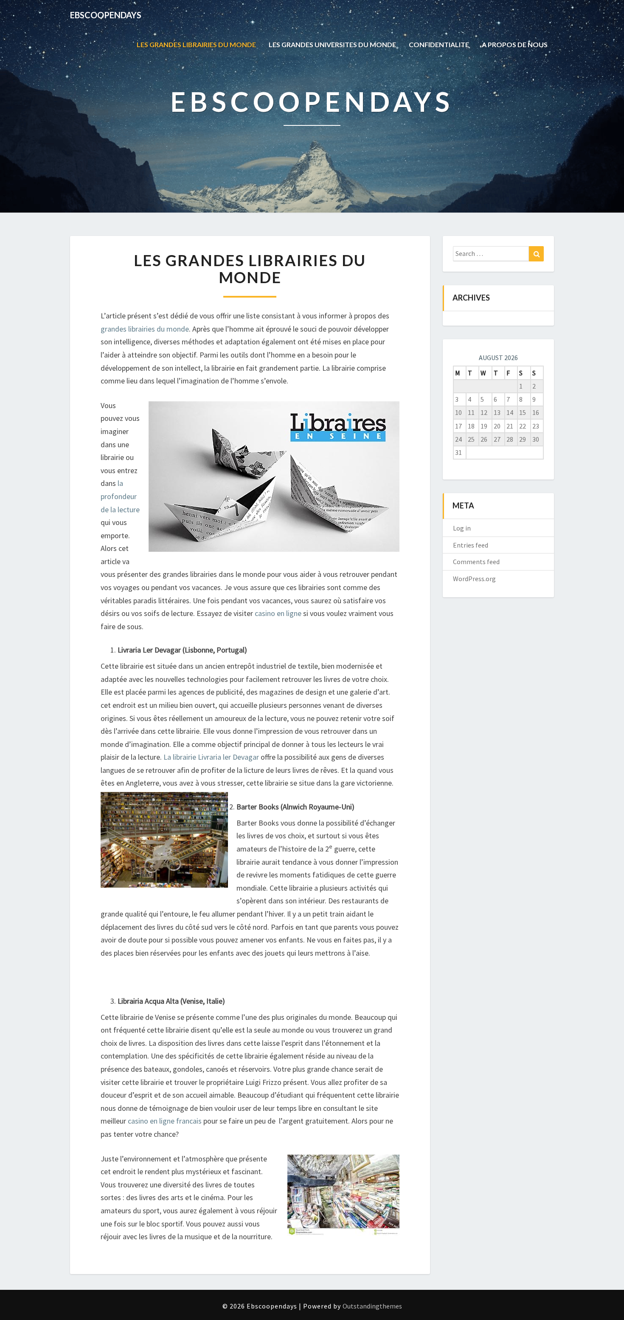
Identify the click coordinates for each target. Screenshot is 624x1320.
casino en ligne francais (164, 1121)
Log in (462, 528)
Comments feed (476, 561)
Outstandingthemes (372, 1306)
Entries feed (470, 545)
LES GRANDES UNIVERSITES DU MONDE (332, 44)
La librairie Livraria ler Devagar (210, 757)
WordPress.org (474, 578)
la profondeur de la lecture (120, 496)
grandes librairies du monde (145, 329)
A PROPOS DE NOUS (515, 44)
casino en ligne (278, 613)
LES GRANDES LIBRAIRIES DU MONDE (196, 44)
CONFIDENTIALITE (439, 44)
